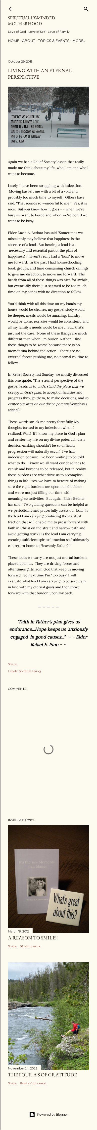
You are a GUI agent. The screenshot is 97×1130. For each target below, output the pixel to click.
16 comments (30, 946)
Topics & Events (53, 40)
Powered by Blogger (52, 1114)
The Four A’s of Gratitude (42, 1074)
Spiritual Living (30, 671)
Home (13, 40)
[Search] (86, 8)
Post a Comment (33, 1083)
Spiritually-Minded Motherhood (31, 20)
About (28, 40)
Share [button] (12, 664)
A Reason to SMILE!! (33, 937)
